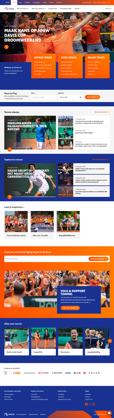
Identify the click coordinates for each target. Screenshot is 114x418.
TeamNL (77, 8)
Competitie (61, 394)
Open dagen (7, 397)
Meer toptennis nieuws (100, 159)
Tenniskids (88, 394)
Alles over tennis (22, 8)
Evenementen (53, 8)
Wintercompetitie (66, 65)
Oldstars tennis (8, 399)
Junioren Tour (89, 399)
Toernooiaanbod (66, 68)
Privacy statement (21, 414)
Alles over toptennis (38, 8)
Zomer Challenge (39, 62)
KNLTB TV (59, 2)
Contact (95, 2)
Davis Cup (91, 71)
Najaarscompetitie (66, 62)
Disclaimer (43, 414)
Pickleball (27, 2)
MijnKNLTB (104, 2)
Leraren (51, 2)
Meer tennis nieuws (101, 112)
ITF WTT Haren (92, 65)
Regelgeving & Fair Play (64, 399)
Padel (20, 2)
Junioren (87, 397)
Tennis (14, 2)
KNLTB (7, 2)
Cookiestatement (33, 414)
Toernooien (61, 397)
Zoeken (107, 8)
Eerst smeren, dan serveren (69, 74)
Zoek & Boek (91, 97)
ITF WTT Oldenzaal (94, 62)
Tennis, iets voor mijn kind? (42, 65)
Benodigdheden (35, 397)
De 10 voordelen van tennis (42, 68)
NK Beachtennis (93, 68)
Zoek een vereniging (97, 259)
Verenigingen (36, 2)
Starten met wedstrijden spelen (39, 399)
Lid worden (37, 74)
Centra (44, 2)
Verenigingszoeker (65, 8)
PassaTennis (85, 2)
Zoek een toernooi (66, 71)
